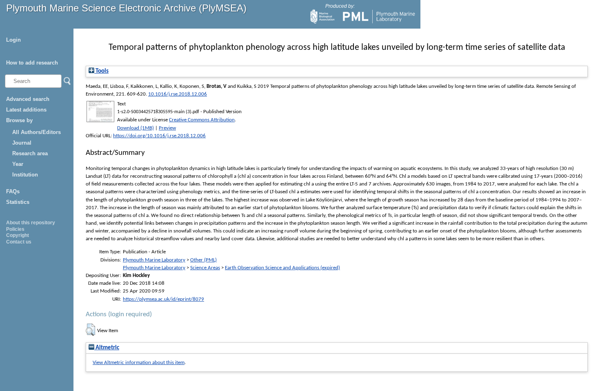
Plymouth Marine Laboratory (154, 260)
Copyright (17, 235)
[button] (90, 330)
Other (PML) (203, 260)
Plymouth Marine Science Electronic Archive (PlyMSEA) (126, 7)
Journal (21, 143)
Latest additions (26, 110)
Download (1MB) (135, 128)
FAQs (13, 191)
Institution (25, 175)
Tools (101, 71)
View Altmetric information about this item (138, 362)
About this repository (30, 223)
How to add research (32, 63)
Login (13, 40)
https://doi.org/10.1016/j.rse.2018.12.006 (159, 136)
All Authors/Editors (36, 132)
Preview (167, 128)
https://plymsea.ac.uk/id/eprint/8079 (163, 299)
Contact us (18, 242)
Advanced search (27, 99)
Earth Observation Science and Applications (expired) (282, 267)
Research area (30, 153)
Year (17, 164)
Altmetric (106, 348)
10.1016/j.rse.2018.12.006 (177, 94)
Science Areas (205, 267)
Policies (15, 229)
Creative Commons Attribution (202, 120)
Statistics (17, 202)
